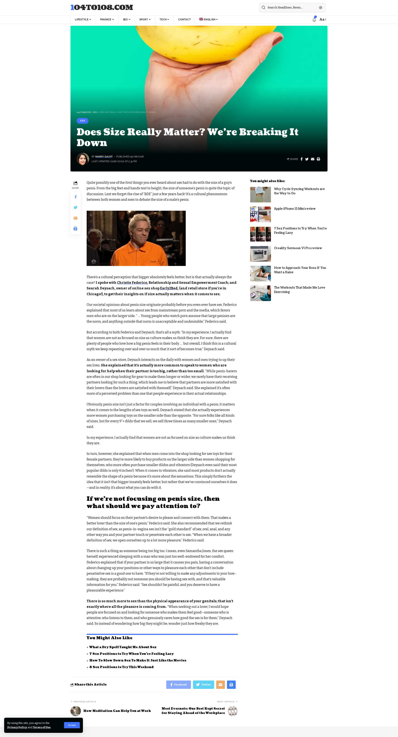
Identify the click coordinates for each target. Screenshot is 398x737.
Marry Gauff (104, 156)
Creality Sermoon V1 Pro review (298, 248)
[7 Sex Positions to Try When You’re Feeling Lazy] (260, 234)
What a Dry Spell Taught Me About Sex (123, 647)
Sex (82, 120)
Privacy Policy (17, 727)
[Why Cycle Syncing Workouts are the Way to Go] (260, 194)
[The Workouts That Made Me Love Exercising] (260, 293)
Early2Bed (169, 288)
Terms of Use (42, 727)
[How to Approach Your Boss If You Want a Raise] (260, 273)
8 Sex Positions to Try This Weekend (121, 667)
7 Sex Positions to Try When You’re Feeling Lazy (131, 654)
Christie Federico (132, 283)
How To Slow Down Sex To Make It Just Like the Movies (137, 660)
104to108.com (101, 8)
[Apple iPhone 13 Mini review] (260, 214)
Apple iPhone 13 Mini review (295, 209)
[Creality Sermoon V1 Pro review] (260, 254)
